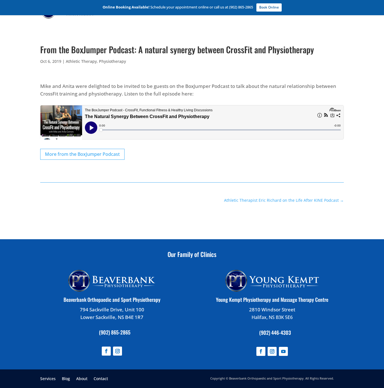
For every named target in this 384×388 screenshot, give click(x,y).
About (81, 378)
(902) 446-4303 (275, 332)
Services (48, 378)
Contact (101, 378)
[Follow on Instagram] (117, 351)
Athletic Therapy (81, 61)
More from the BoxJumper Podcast (82, 154)
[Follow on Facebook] (106, 351)
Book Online (269, 7)
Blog (66, 378)
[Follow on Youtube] (283, 351)
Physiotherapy (112, 61)
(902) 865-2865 (114, 332)
